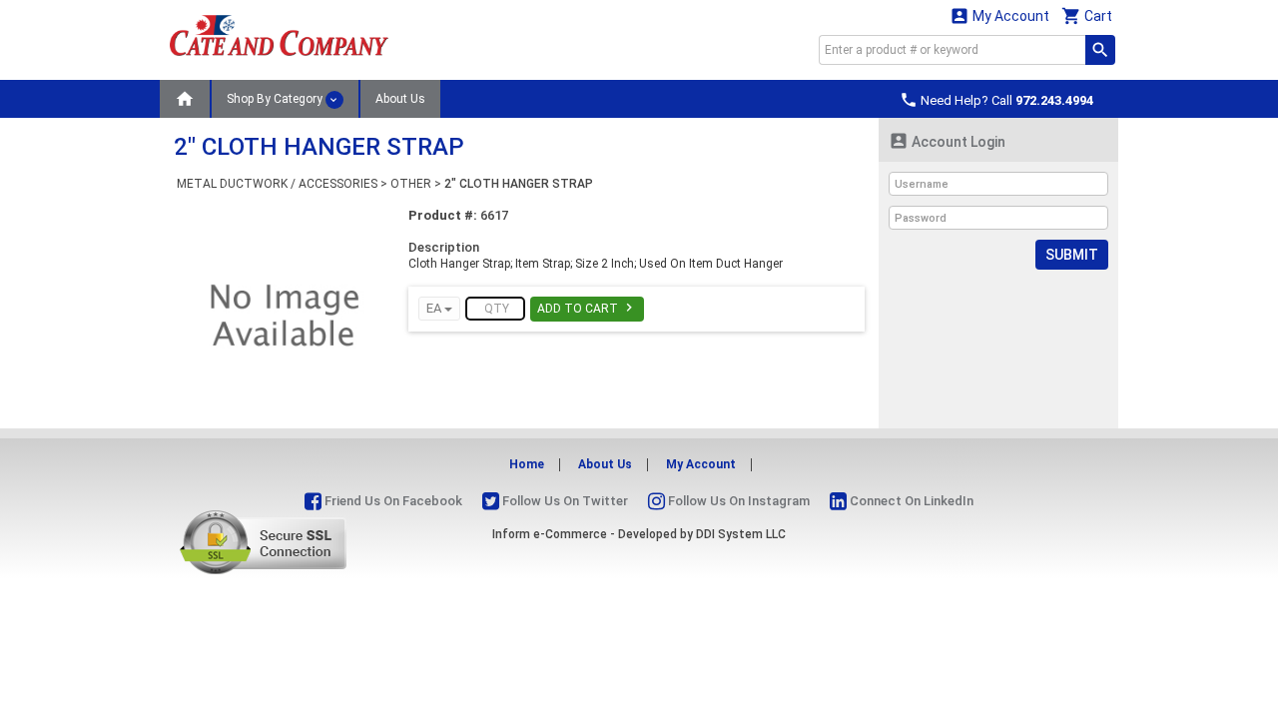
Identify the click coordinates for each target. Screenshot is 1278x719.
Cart (1086, 15)
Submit (1071, 255)
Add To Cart (587, 308)
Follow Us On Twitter (563, 500)
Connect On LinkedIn (910, 500)
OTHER (410, 184)
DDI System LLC (741, 534)
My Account (999, 15)
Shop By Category (276, 99)
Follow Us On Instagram (737, 500)
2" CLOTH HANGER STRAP (518, 184)
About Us (400, 99)
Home (526, 464)
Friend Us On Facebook (391, 500)
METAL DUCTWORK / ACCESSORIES (277, 184)
